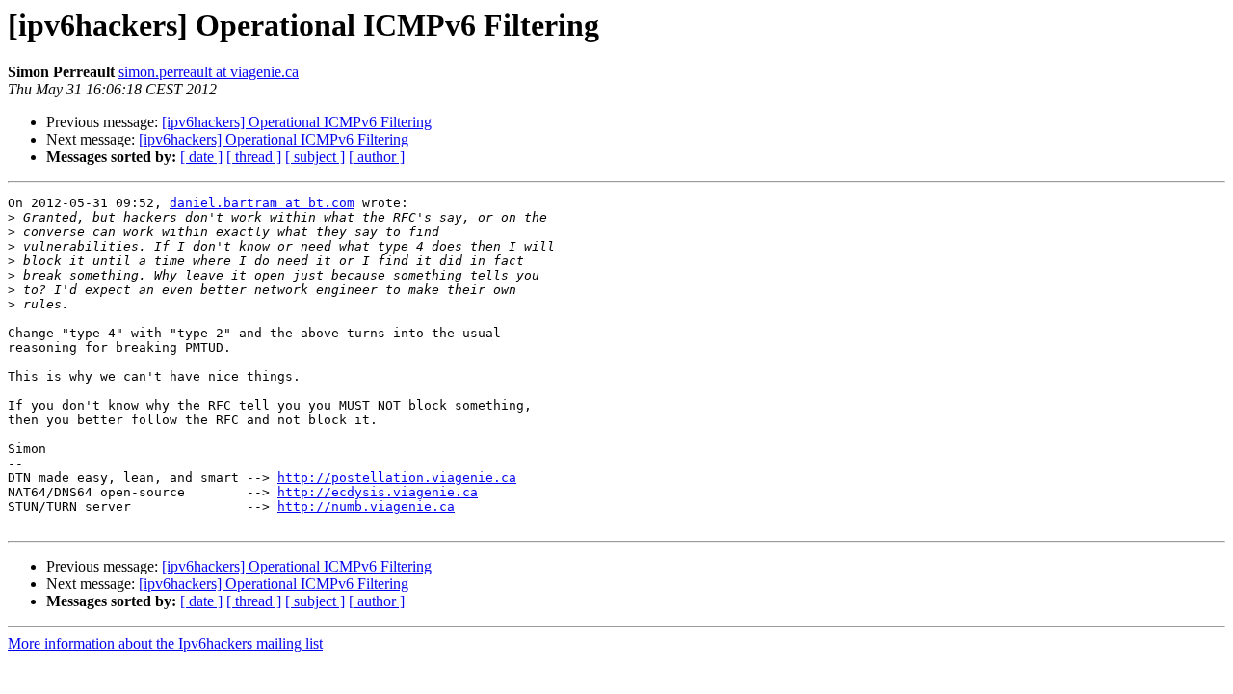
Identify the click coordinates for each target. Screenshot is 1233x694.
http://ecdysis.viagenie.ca (377, 492)
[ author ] (377, 156)
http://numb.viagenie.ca (366, 506)
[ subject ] (315, 156)
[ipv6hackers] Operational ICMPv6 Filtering (297, 122)
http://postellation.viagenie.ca (396, 477)
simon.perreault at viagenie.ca (208, 72)
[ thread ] (253, 156)
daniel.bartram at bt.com (262, 203)
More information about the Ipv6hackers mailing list (165, 643)
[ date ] (201, 156)
